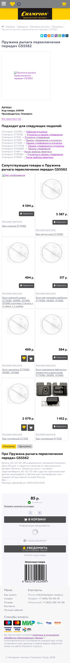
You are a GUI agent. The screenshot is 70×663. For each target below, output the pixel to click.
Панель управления (39, 149)
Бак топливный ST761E (15, 439)
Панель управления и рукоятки (44, 140)
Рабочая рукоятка (36, 132)
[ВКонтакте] (45, 35)
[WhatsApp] (59, 35)
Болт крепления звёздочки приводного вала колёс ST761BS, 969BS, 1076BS (51, 372)
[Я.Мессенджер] (41, 35)
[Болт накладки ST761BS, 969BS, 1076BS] (18, 325)
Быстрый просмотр (12, 222)
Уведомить (27, 214)
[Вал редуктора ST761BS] (52, 190)
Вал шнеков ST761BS (14, 226)
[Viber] (56, 35)
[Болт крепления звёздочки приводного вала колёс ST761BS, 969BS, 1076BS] (52, 325)
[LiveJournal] (66, 35)
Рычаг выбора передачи (38, 152)
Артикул (7, 107)
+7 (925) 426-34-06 (54, 602)
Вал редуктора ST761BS (49, 234)
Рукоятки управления (37, 137)
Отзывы (8, 602)
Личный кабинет (13, 610)
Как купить (10, 595)
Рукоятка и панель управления (45, 154)
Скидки (8, 599)
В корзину (37, 519)
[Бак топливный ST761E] (18, 395)
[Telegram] (52, 35)
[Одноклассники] (49, 35)
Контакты (9, 606)
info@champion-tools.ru (49, 595)
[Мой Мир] (63, 35)
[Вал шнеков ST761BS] (18, 186)
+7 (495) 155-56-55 (49, 599)
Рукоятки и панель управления (45, 135)
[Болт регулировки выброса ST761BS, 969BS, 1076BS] (52, 254)
